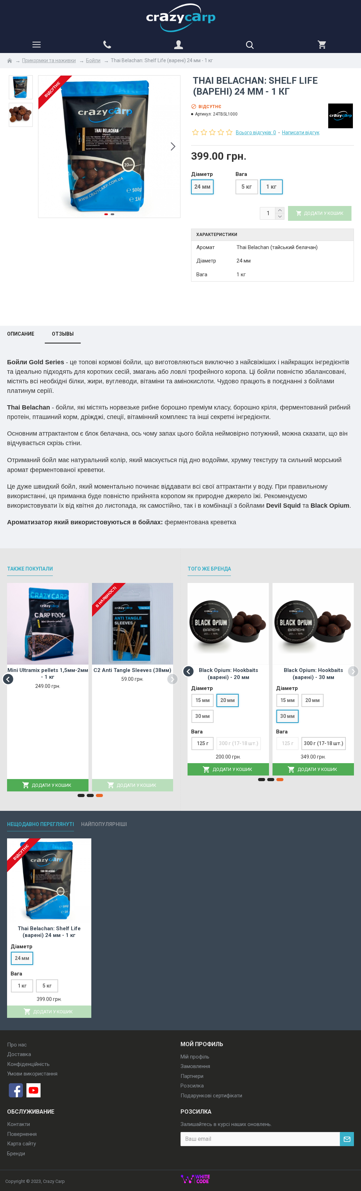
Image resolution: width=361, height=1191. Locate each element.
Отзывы (63, 334)
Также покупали (30, 569)
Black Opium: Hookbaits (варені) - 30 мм (313, 673)
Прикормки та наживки (49, 60)
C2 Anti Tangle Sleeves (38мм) (132, 670)
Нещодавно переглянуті (40, 824)
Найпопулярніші (104, 824)
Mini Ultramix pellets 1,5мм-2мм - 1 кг (47, 673)
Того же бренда (209, 569)
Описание (20, 334)
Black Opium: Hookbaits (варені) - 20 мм (228, 673)
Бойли (93, 60)
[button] (45, 147)
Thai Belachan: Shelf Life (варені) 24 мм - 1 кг (49, 932)
